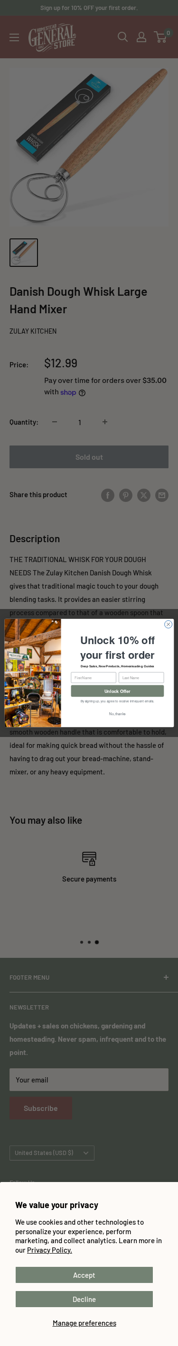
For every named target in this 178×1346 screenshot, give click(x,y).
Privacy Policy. (49, 1250)
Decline (84, 1299)
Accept (84, 1275)
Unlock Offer (117, 691)
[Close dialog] (168, 624)
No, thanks (117, 714)
